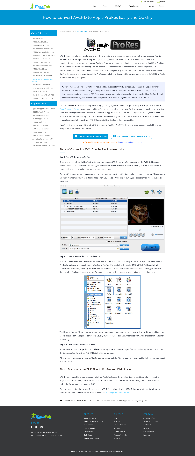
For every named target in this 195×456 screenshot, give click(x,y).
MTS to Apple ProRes (40, 122)
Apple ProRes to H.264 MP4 (42, 139)
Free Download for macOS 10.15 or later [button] (132, 136)
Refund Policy (148, 432)
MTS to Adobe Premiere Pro (42, 49)
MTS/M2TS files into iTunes (42, 98)
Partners (146, 435)
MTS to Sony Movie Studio (42, 65)
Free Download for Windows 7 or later (93, 136)
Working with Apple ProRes (117, 393)
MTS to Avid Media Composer (43, 52)
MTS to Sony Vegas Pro (41, 62)
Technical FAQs (119, 432)
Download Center (147, 2)
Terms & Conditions (150, 421)
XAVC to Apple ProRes (40, 129)
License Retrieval (120, 425)
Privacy (146, 428)
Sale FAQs (117, 428)
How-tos (117, 421)
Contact (162, 2)
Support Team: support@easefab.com (47, 435)
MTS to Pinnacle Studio (41, 59)
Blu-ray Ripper (89, 428)
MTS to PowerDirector (40, 72)
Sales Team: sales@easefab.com (45, 432)
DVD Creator (88, 435)
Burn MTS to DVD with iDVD (42, 88)
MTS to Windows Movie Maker (43, 55)
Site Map (117, 438)
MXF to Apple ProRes (40, 125)
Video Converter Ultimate (93, 421)
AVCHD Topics (95, 400)
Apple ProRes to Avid (40, 142)
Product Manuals (120, 435)
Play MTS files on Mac (40, 91)
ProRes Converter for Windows (44, 146)
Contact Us (147, 425)
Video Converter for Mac (70, 109)
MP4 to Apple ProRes (40, 119)
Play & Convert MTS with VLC (43, 95)
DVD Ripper (88, 425)
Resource (69, 400)
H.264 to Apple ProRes (40, 112)
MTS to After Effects (39, 69)
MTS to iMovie (37, 38)
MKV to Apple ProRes (40, 132)
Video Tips (81, 400)
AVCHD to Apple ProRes (41, 136)
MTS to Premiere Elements (42, 76)
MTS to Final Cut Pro (40, 42)
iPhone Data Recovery (92, 438)
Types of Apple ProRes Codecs (43, 108)
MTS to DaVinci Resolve (41, 85)
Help (115, 418)
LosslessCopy (89, 432)
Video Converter (90, 418)
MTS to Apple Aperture (41, 45)
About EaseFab (149, 418)
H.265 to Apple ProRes (40, 115)
